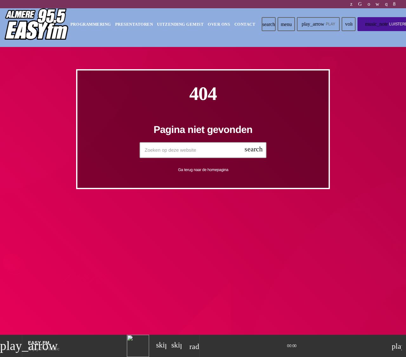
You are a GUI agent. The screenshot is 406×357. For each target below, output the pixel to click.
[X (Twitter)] (351, 4)
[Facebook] (394, 4)
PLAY (318, 24)
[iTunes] (377, 4)
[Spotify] (369, 4)
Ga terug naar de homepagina (203, 170)
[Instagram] (386, 4)
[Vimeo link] (36, 24)
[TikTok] (360, 4)
